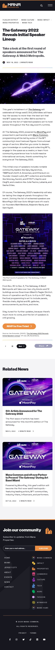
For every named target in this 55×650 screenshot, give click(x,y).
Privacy (23, 633)
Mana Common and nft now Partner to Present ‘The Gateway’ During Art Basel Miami (27, 477)
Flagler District (10, 20)
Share (42, 346)
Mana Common (40, 135)
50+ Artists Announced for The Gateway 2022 (24, 412)
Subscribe (43, 548)
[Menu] (50, 5)
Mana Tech (27, 22)
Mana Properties (11, 22)
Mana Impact (43, 20)
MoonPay (41, 132)
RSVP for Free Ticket (18, 326)
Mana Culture (27, 20)
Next (20, 346)
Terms (33, 633)
